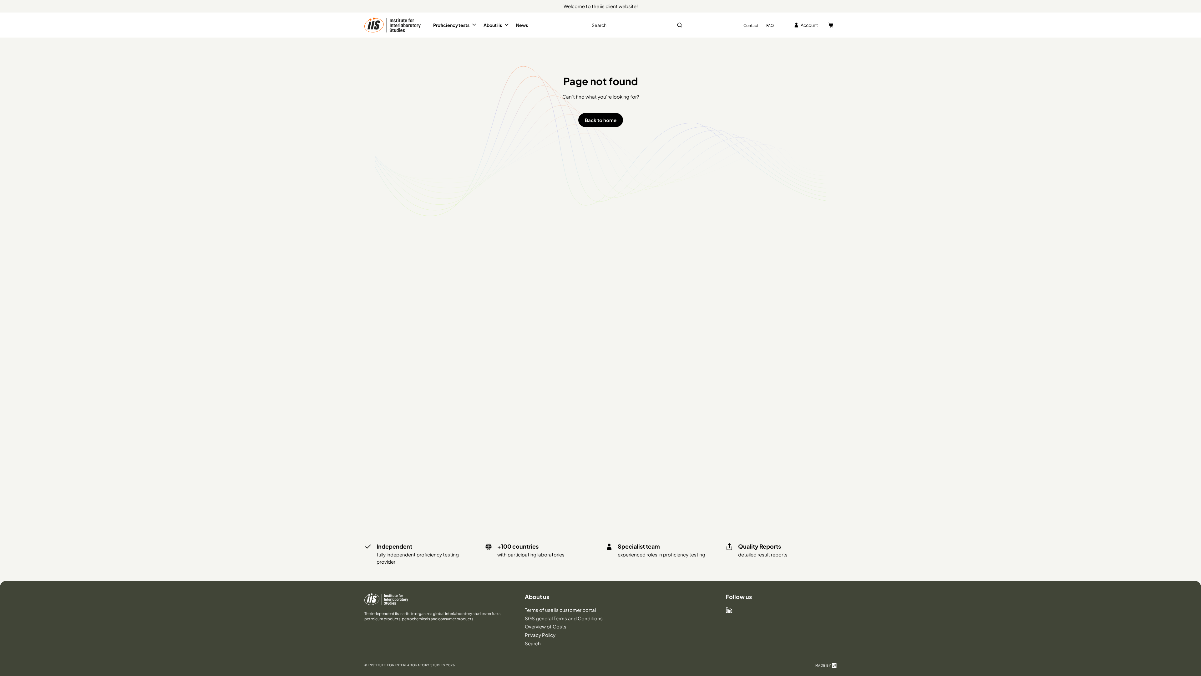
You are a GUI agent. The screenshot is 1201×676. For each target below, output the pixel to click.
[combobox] (636, 25)
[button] (455, 25)
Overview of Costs (545, 626)
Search (533, 643)
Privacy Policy (540, 635)
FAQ (770, 25)
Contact (750, 25)
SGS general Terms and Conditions (564, 618)
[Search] (679, 25)
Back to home (600, 120)
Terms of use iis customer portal (560, 610)
